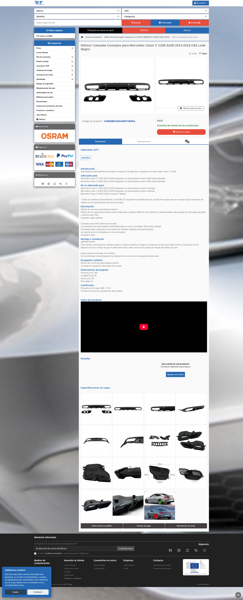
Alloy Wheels (41, 115)
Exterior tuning (42, 61)
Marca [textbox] (40, 11)
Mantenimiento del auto (45, 88)
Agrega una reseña (175, 374)
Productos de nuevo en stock (101, 30)
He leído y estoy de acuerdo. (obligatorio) (62, 553)
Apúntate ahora (126, 548)
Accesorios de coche (44, 75)
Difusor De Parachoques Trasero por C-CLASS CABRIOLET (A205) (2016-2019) (136, 37)
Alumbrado (40, 79)
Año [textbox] (126, 11)
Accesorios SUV (42, 66)
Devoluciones (69, 575)
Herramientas (41, 101)
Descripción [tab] (100, 141)
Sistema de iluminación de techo (49, 106)
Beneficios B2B (99, 565)
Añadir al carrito (182, 132)
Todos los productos (94, 37)
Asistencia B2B (99, 568)
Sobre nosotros (129, 565)
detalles (86, 157)
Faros (38, 48)
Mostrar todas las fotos (192, 108)
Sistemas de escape (44, 70)
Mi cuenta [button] (201, 3)
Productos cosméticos (45, 110)
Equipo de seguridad (44, 84)
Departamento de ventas (162, 565)
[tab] (187, 142)
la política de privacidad (53, 553)
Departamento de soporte (162, 568)
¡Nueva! (187, 30)
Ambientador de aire (44, 93)
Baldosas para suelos (44, 97)
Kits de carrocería (43, 57)
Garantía (67, 572)
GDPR (126, 568)
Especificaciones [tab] (144, 141)
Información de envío (71, 568)
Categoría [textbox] (129, 16)
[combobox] (78, 10)
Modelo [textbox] (41, 16)
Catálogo (41, 119)
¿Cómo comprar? (70, 565)
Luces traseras (42, 52)
